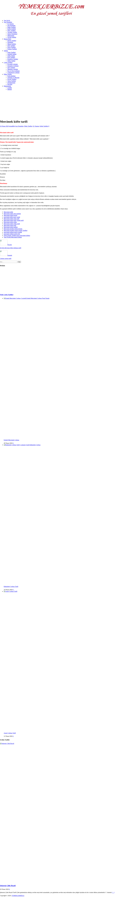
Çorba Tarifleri (8, 62)
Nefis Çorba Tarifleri (6, 294)
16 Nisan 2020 (4, 126)
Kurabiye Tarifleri (12, 59)
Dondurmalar (11, 82)
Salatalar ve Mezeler (13, 77)
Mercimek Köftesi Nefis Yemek (13, 229)
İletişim (9, 89)
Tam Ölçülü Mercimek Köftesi (13, 237)
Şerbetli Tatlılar (11, 54)
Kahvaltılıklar (11, 76)
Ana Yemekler (8, 22)
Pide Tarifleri (11, 45)
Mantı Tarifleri (11, 44)
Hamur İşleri (7, 39)
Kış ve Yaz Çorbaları (13, 71)
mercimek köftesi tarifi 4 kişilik (13, 232)
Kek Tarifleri (11, 57)
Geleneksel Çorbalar (13, 72)
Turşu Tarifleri (11, 81)
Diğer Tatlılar (11, 61)
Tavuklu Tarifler (12, 32)
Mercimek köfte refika (10, 222)
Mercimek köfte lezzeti (10, 215)
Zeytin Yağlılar (11, 37)
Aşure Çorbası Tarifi (10, 733)
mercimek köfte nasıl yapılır (12, 217)
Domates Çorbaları (13, 66)
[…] (113, 892)
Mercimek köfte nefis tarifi (11, 219)
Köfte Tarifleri (11, 29)
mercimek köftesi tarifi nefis (12, 234)
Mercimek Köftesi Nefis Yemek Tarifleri (15, 230)
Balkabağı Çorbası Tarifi (11, 586)
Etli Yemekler (11, 25)
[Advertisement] (56, 105)
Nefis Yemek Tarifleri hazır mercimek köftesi (17, 235)
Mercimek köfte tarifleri (11, 227)
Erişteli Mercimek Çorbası (11, 440)
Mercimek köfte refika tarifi (12, 224)
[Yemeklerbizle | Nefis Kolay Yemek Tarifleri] (50, 17)
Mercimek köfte (8, 212)
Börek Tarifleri (11, 40)
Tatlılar (6, 50)
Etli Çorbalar (11, 67)
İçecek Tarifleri (11, 79)
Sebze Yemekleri (12, 34)
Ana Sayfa (7, 20)
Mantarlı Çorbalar (12, 69)
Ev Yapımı (10, 24)
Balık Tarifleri (11, 27)
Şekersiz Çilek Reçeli (8, 886)
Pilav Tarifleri (11, 30)
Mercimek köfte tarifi (10, 225)
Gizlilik (9, 87)
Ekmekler (10, 42)
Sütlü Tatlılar (11, 56)
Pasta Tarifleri (11, 52)
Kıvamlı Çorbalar (12, 64)
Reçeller (9, 84)
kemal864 (12, 126)
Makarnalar (10, 35)
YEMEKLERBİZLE (18, 895)
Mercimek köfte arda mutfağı (12, 213)
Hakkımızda (7, 86)
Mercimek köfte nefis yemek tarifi (14, 220)
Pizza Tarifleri (11, 47)
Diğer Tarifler (8, 74)
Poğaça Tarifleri (12, 49)
